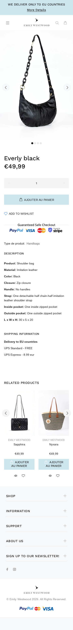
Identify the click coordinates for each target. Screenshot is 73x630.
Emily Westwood (19, 440)
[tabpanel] (36, 85)
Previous (6, 87)
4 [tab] (41, 143)
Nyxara (53, 444)
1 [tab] (32, 143)
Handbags (33, 243)
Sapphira (19, 444)
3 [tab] (38, 143)
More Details (36, 10)
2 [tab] (35, 143)
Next (67, 87)
